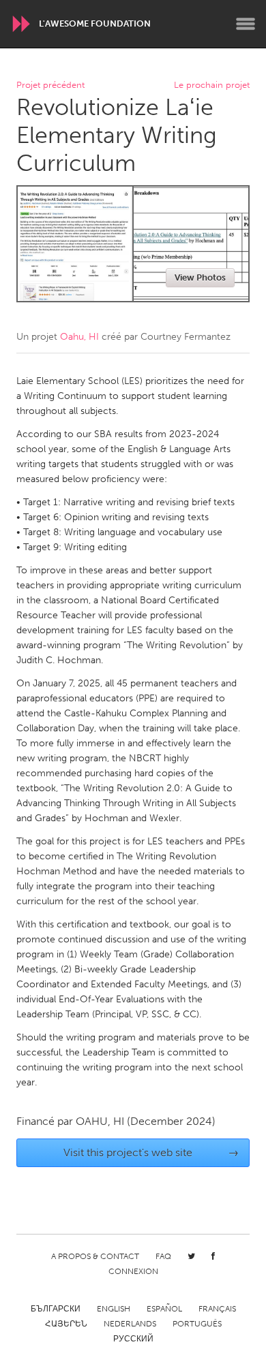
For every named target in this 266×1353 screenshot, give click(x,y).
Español (164, 1309)
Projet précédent (50, 85)
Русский (133, 1338)
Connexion (133, 1271)
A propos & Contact (95, 1256)
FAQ (163, 1256)
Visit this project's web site (151, 1152)
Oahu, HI (79, 337)
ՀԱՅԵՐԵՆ (66, 1323)
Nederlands (130, 1323)
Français (217, 1309)
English (113, 1309)
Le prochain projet (212, 85)
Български (55, 1309)
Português (197, 1323)
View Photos (200, 277)
